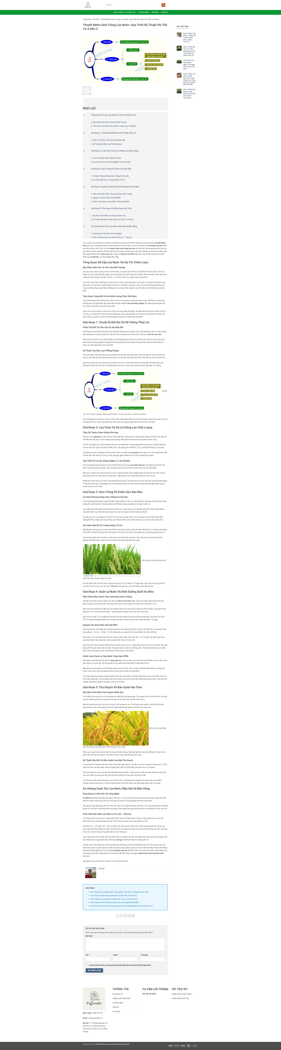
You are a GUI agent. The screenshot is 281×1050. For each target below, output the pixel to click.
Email (115, 955)
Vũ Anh (125, 861)
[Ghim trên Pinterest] (129, 916)
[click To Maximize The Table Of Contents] (87, 91)
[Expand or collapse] (86, 101)
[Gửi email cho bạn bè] (125, 916)
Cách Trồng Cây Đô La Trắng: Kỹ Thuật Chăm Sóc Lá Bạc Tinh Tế (189, 37)
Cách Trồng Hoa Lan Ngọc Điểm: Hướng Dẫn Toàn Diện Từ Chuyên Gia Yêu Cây (119, 892)
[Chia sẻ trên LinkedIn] (133, 916)
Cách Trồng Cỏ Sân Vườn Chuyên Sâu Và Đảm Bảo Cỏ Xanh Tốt (113, 896)
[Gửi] (163, 5)
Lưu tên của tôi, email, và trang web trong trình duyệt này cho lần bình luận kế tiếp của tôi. (120, 965)
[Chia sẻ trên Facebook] (117, 916)
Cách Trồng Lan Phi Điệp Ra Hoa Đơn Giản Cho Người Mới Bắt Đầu (114, 902)
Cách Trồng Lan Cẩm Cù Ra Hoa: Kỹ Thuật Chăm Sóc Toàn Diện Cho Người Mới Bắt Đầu (189, 79)
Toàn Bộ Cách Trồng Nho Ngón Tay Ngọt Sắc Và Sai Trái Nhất (189, 64)
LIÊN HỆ (164, 12)
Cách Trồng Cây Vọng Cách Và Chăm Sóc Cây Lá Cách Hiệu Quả (113, 899)
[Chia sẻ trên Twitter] (121, 916)
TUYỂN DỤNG (143, 12)
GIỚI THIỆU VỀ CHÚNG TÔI (124, 12)
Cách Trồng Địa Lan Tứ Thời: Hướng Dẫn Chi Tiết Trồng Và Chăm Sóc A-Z (189, 51)
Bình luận (89, 936)
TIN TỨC (154, 12)
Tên (87, 955)
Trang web (144, 955)
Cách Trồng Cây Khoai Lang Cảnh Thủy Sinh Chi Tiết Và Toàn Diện (189, 93)
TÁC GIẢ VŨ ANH (149, 994)
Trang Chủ (87, 19)
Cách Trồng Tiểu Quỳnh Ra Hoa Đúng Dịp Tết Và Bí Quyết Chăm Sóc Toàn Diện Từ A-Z (121, 906)
